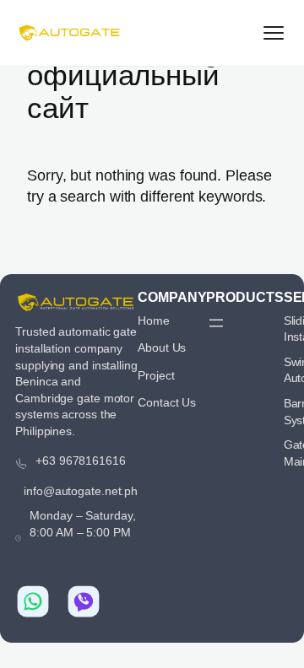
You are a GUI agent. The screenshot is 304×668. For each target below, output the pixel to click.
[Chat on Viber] (83, 601)
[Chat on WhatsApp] (33, 601)
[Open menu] (216, 323)
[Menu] (273, 33)
